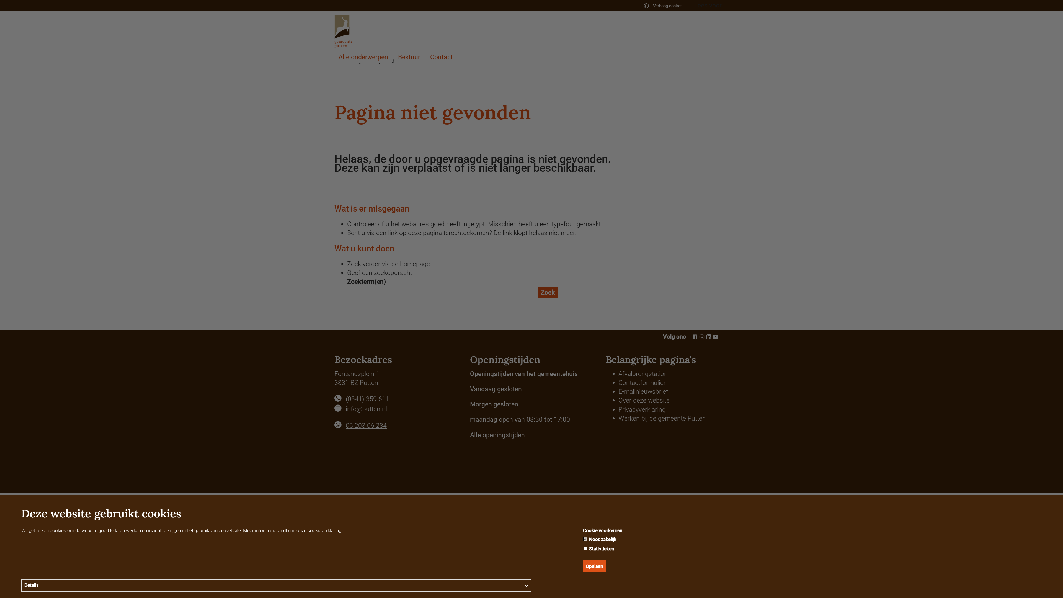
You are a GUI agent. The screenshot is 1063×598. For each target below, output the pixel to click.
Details (31, 585)
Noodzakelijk (602, 539)
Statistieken (601, 548)
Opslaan (594, 566)
